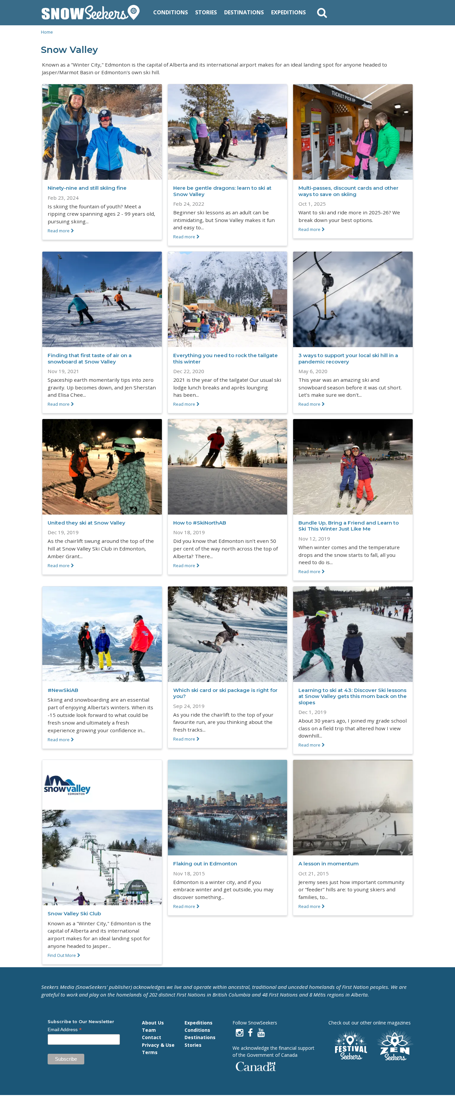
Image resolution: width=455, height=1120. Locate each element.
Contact (151, 1037)
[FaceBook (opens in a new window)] (250, 1032)
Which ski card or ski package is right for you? (225, 693)
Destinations (244, 12)
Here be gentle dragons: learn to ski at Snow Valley (222, 191)
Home (47, 32)
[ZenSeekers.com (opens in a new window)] (395, 1045)
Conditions (170, 12)
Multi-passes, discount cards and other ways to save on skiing (348, 191)
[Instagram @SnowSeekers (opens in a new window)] (239, 1032)
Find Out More (62, 955)
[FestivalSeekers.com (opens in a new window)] (350, 1045)
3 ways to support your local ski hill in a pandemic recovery (348, 358)
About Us (153, 1022)
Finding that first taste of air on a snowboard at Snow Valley (90, 358)
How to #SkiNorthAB (199, 523)
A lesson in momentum (328, 863)
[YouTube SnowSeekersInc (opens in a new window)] (261, 1032)
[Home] (93, 12)
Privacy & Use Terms (158, 1048)
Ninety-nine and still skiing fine (87, 188)
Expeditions (288, 12)
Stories (206, 12)
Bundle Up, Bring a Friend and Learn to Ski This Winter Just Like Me (348, 526)
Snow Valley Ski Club (74, 913)
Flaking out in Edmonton (205, 863)
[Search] (322, 12)
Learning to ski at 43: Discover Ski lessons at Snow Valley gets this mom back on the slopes (352, 696)
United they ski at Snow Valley (86, 523)
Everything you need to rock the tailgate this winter (225, 358)
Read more (59, 231)
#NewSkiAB (63, 690)
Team (149, 1030)
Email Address (65, 1029)
